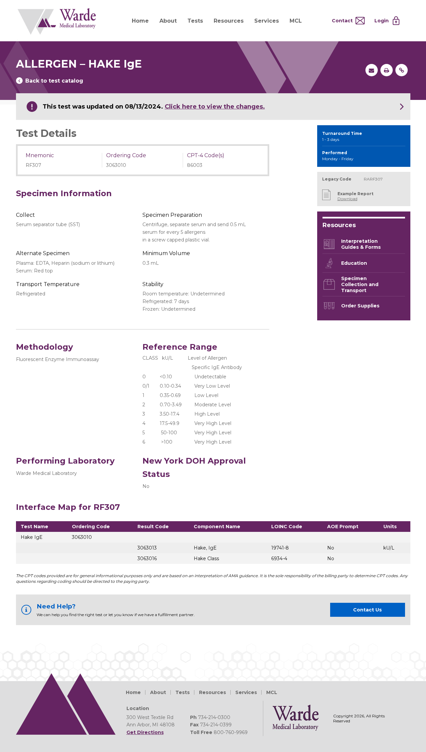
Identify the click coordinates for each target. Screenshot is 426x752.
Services (246, 692)
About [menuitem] (168, 21)
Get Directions (145, 732)
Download (347, 198)
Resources (212, 692)
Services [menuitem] (266, 21)
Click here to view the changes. (215, 106)
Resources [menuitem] (229, 21)
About (158, 692)
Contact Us (367, 610)
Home (133, 692)
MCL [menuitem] (296, 21)
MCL (271, 692)
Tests (182, 692)
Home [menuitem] (140, 21)
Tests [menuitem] (195, 21)
